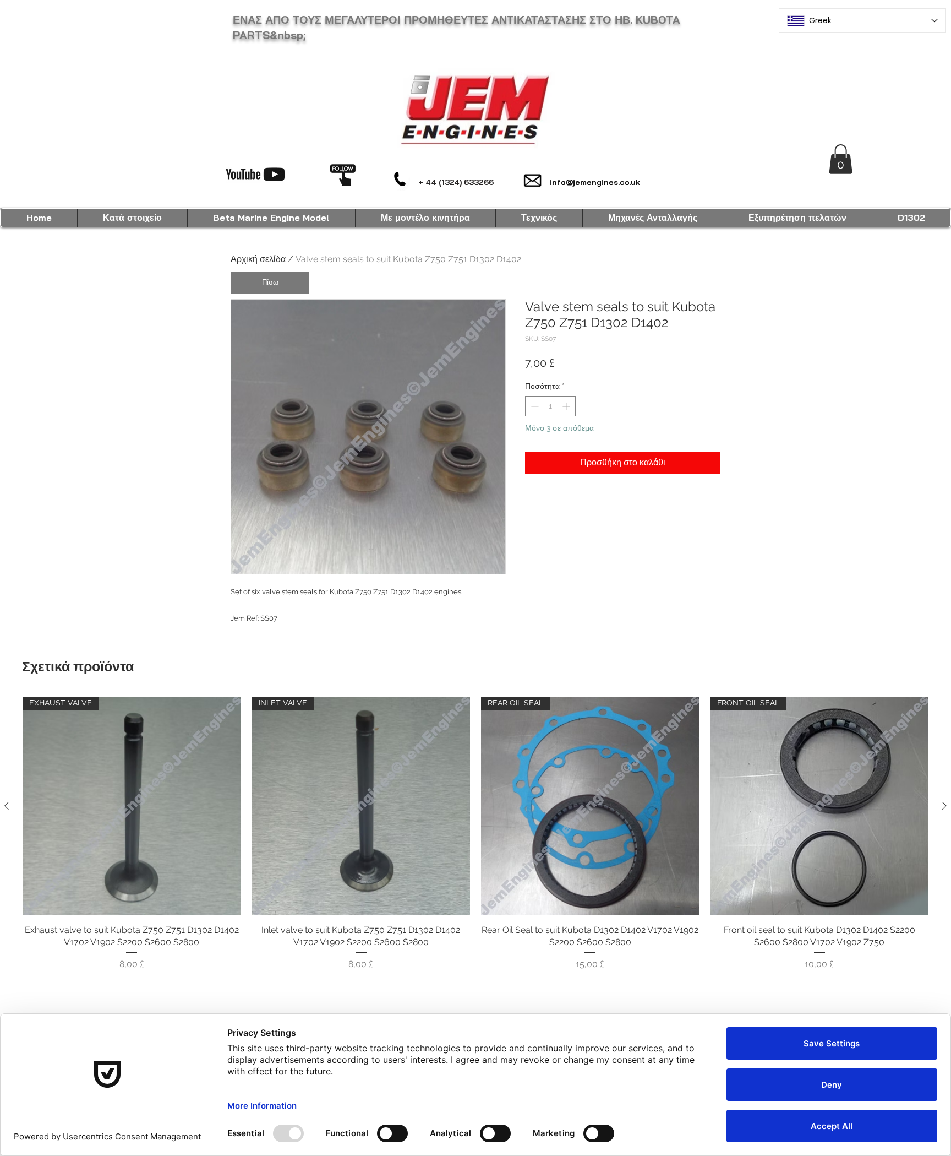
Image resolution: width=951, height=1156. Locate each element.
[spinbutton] (550, 406)
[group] (475, 833)
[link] (840, 159)
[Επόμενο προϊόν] (944, 805)
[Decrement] (533, 406)
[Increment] (567, 406)
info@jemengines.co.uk (595, 182)
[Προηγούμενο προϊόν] (6, 805)
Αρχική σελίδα (258, 259)
